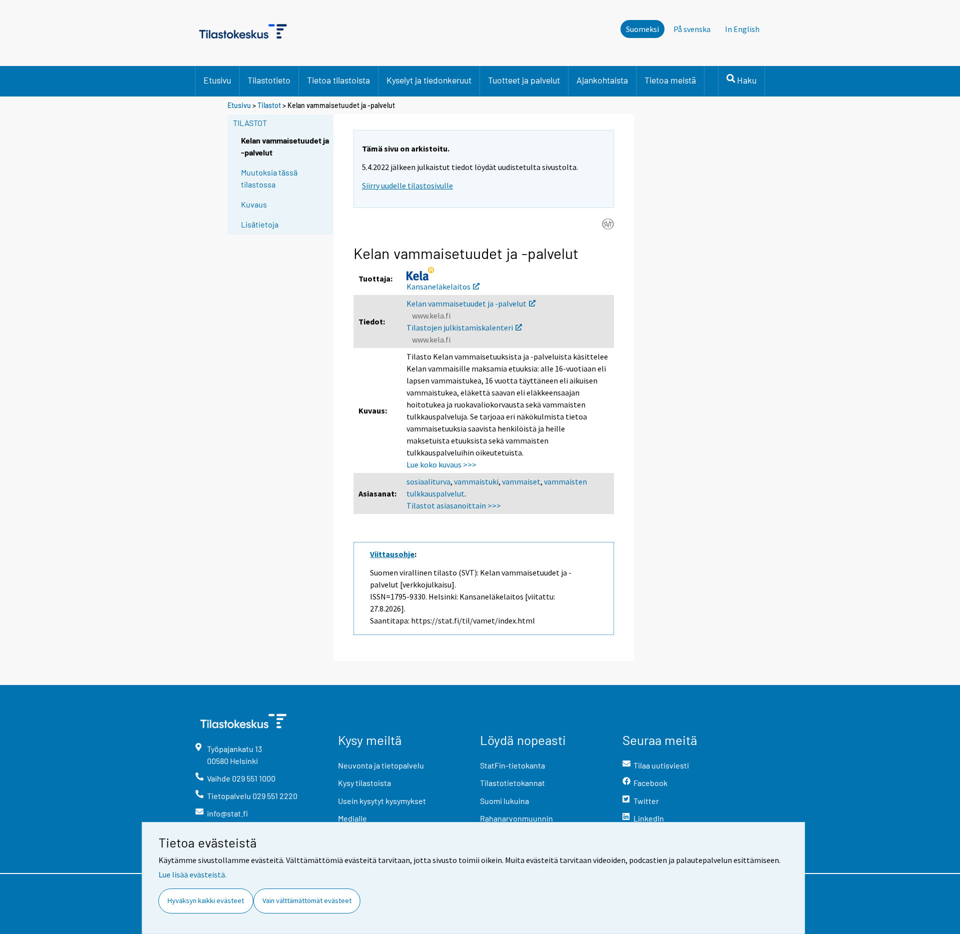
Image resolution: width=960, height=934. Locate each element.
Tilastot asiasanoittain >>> (453, 505)
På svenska (692, 29)
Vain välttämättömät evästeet (307, 900)
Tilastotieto (269, 80)
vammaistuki (476, 481)
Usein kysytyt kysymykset (382, 801)
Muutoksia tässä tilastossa (269, 178)
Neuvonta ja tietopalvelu (381, 765)
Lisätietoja (259, 224)
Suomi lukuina (504, 801)
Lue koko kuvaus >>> (441, 465)
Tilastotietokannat (512, 783)
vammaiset (521, 481)
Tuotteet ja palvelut (524, 80)
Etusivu (217, 80)
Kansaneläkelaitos (438, 287)
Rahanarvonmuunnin (516, 818)
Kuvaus (254, 204)
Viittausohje (392, 554)
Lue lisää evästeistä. (192, 875)
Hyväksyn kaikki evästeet (206, 900)
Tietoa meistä (670, 80)
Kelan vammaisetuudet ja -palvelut (466, 303)
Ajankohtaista (602, 80)
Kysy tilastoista (364, 783)
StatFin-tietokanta (512, 765)
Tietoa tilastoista (338, 80)
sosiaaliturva (428, 481)
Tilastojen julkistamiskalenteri (459, 327)
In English (742, 29)
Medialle (352, 818)
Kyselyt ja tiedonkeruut (429, 80)
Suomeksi (642, 29)
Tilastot (269, 105)
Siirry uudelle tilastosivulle (407, 185)
